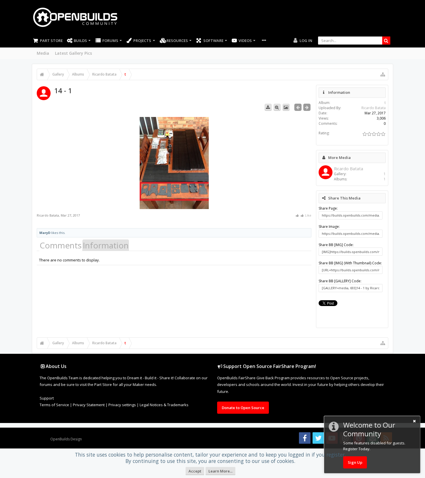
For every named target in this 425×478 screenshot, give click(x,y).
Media (43, 53)
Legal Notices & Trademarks (164, 404)
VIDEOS (245, 40)
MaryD (44, 232)
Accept (195, 471)
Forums (110, 40)
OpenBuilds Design (66, 439)
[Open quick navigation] (383, 74)
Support (47, 398)
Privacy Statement (89, 404)
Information (106, 245)
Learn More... (220, 471)
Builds (80, 40)
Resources (177, 40)
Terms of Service (54, 404)
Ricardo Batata (48, 215)
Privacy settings (122, 404)
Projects (142, 40)
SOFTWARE (213, 40)
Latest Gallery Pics (73, 53)
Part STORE (51, 40)
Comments (61, 245)
